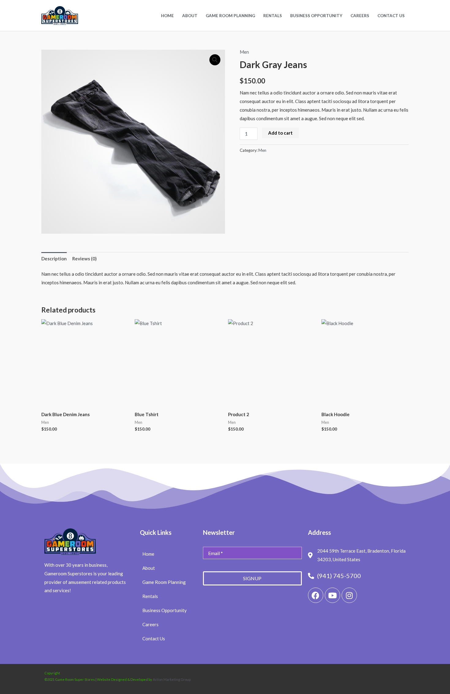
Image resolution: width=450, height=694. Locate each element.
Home (167, 15)
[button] (214, 59)
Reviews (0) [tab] (84, 258)
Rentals (272, 15)
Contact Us (391, 15)
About (189, 15)
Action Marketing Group (172, 679)
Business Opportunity (316, 15)
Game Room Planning (230, 15)
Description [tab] (54, 258)
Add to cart (280, 133)
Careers (360, 15)
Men (244, 52)
